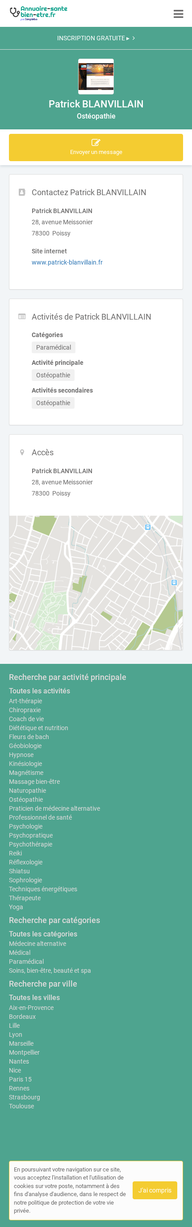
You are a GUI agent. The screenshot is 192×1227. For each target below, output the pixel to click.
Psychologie (25, 826)
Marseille (21, 1043)
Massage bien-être (34, 781)
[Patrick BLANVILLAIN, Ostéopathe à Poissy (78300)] (96, 76)
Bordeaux (22, 1016)
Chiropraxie (25, 710)
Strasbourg (24, 1097)
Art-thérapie (25, 701)
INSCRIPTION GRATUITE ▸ (93, 38)
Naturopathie (27, 790)
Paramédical (26, 961)
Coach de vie (26, 719)
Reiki (15, 853)
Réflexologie (25, 862)
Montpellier (24, 1052)
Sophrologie (25, 880)
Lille (14, 1025)
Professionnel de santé (40, 817)
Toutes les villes (34, 997)
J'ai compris (154, 1190)
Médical (19, 952)
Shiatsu (19, 871)
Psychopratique (31, 835)
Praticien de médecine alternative (54, 808)
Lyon (15, 1034)
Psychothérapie (30, 844)
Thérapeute (25, 898)
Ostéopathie (26, 799)
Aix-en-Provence (31, 1007)
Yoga (16, 907)
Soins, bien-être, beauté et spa (50, 970)
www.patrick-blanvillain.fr (67, 262)
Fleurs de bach (29, 736)
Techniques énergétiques (43, 889)
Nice (15, 1070)
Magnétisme (26, 772)
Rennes (19, 1088)
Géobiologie (25, 745)
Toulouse (21, 1106)
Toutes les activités (39, 691)
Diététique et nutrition (38, 727)
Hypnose (21, 754)
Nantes (19, 1061)
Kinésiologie (25, 763)
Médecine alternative (37, 943)
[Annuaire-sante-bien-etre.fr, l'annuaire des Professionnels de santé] (38, 13)
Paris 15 (20, 1079)
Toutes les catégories (43, 934)
